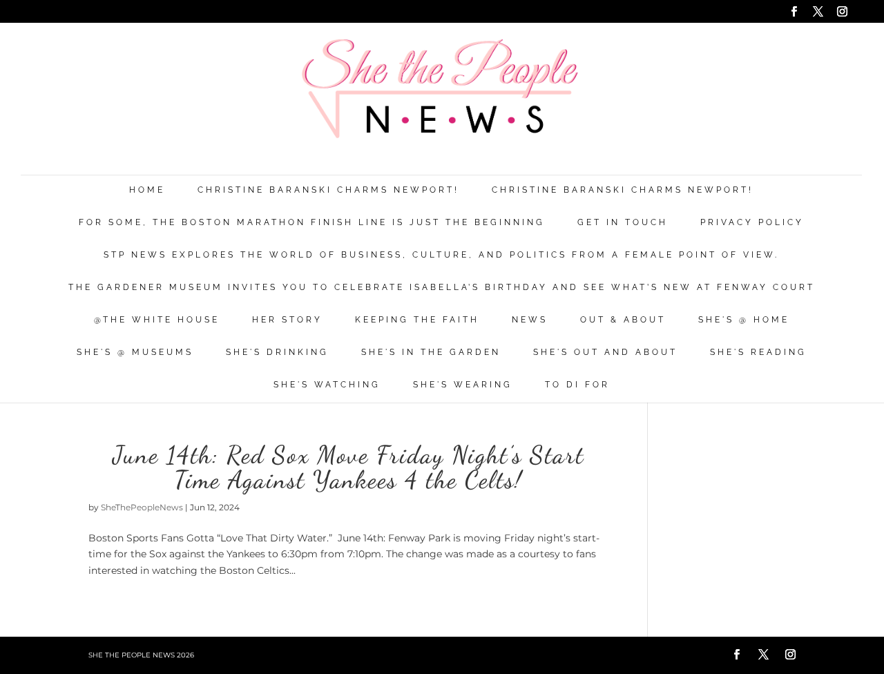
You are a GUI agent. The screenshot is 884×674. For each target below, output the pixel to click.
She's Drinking (277, 352)
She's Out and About (605, 352)
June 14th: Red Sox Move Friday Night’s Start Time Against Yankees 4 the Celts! (348, 467)
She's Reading (758, 352)
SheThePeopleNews (142, 507)
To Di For (577, 385)
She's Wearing (462, 385)
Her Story (287, 320)
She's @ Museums (135, 352)
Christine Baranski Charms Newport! (328, 190)
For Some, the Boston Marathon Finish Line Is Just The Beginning (312, 222)
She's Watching (327, 385)
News (530, 320)
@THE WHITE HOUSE (157, 320)
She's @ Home (743, 320)
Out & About (623, 320)
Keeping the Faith (417, 320)
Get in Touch (622, 222)
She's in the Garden (431, 352)
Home (147, 190)
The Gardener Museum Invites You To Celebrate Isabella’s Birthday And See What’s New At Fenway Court (441, 287)
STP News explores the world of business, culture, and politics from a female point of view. (441, 255)
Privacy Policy (752, 222)
